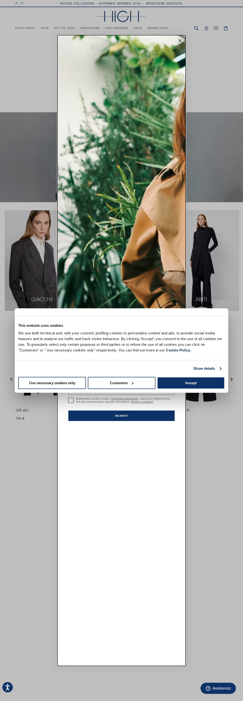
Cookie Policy (178, 350)
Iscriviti (121, 415)
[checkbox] (71, 400)
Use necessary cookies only (52, 383)
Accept (191, 383)
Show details (204, 368)
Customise (119, 383)
